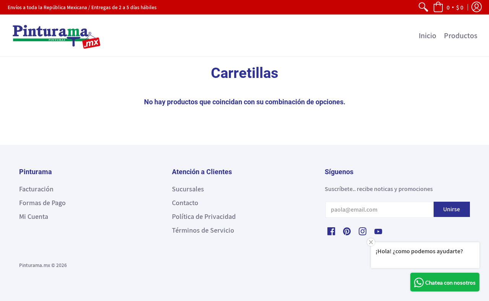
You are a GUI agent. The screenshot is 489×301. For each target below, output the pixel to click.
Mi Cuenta (33, 216)
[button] (448, 7)
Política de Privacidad (204, 216)
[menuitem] (423, 7)
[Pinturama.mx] (55, 35)
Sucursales (188, 188)
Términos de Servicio (203, 230)
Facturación (36, 188)
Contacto (185, 202)
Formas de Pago (42, 202)
